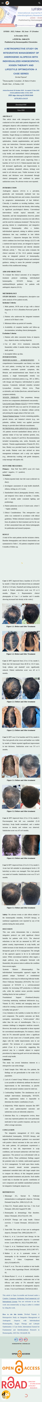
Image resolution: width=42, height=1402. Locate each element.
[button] (2, 3)
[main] (21, 36)
